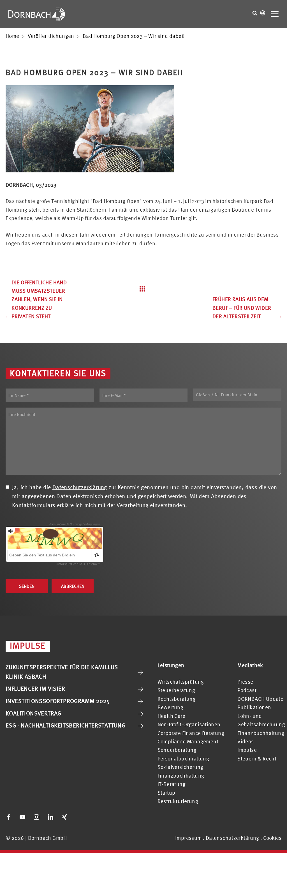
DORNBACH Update (260, 699)
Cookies (272, 838)
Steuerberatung (176, 690)
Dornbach (36, 14)
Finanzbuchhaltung (181, 776)
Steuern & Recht (256, 758)
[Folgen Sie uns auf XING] (64, 817)
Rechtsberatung (177, 699)
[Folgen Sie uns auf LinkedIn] (50, 817)
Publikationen (254, 707)
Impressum (188, 838)
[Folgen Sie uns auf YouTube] (22, 817)
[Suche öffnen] (254, 12)
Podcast (246, 690)
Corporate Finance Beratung (191, 733)
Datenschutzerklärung (79, 487)
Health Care (171, 716)
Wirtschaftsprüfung (181, 682)
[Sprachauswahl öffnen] (262, 12)
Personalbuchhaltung (183, 758)
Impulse (247, 750)
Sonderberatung (177, 750)
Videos (245, 741)
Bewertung (171, 707)
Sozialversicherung (180, 767)
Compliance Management (188, 741)
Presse (245, 682)
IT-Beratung (172, 784)
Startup (166, 793)
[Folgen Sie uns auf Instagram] (36, 817)
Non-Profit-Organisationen (189, 724)
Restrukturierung (178, 801)
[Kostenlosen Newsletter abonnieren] (78, 817)
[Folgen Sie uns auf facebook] (8, 817)
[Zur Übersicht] (143, 289)
